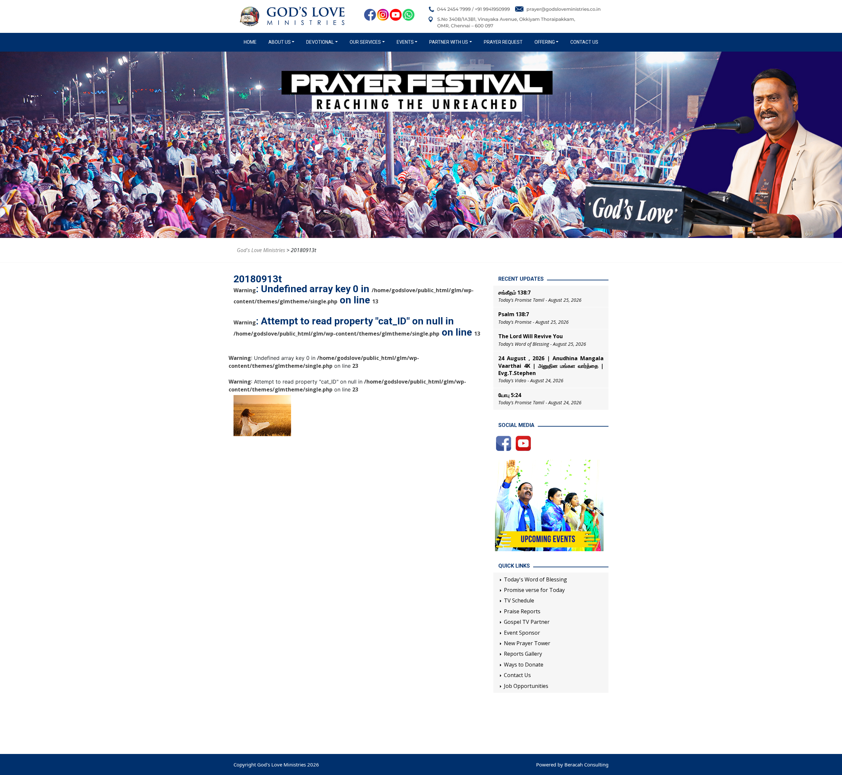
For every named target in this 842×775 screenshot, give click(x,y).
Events (405, 42)
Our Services (365, 42)
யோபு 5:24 (509, 395)
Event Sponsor (522, 632)
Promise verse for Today (534, 590)
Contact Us (584, 42)
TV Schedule (519, 600)
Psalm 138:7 (513, 314)
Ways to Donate (523, 664)
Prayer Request (503, 42)
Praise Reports (522, 611)
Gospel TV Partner (527, 621)
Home (251, 42)
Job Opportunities (526, 686)
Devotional (320, 42)
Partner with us (448, 42)
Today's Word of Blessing (535, 579)
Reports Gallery (523, 653)
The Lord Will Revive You (530, 336)
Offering (544, 42)
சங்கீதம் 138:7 (514, 292)
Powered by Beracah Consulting (572, 764)
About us (279, 42)
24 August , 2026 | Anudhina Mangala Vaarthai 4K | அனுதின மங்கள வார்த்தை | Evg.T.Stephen (551, 366)
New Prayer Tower (527, 643)
